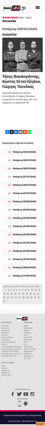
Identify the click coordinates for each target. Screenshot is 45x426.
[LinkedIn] (16, 132)
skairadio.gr (5, 371)
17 (19, 294)
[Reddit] (25, 132)
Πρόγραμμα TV (28, 356)
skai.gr (3, 366)
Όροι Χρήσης (5, 340)
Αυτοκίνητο (27, 333)
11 (36, 290)
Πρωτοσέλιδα (28, 347)
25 (12, 297)
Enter (25, 344)
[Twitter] (12, 132)
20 (30, 294)
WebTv (26, 342)
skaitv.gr (4, 368)
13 (4, 294)
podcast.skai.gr (6, 375)
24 (8, 297)
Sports (26, 335)
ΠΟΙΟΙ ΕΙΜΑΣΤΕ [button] (6, 323)
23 (4, 297)
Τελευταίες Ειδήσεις (30, 349)
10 (32, 290)
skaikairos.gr (5, 373)
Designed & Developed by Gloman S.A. (16, 415)
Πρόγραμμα (5, 326)
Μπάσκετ (27, 330)
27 (20, 297)
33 (4, 301)
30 (31, 297)
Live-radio (27, 358)
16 (15, 294)
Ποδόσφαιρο (28, 328)
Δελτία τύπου (5, 330)
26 (16, 297)
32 (39, 297)
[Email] (20, 132)
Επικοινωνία (5, 333)
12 (39, 290)
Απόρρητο (40, 424)
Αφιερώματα (28, 354)
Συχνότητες (5, 328)
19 (27, 294)
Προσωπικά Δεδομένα (8, 342)
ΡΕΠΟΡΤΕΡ (9, 35)
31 (35, 297)
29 (27, 297)
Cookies (4, 344)
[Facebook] (7, 132)
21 (34, 294)
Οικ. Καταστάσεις (7, 337)
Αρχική (26, 326)
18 (23, 294)
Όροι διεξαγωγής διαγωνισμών (11, 347)
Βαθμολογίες (28, 340)
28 (23, 297)
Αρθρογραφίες (28, 351)
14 (8, 294)
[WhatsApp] (29, 132)
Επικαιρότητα (28, 337)
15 (12, 294)
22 (38, 294)
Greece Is (4, 335)
